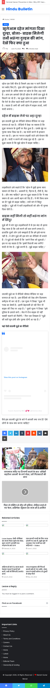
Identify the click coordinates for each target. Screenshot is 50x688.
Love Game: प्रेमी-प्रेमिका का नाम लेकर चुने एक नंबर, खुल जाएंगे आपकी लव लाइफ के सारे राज (13, 542)
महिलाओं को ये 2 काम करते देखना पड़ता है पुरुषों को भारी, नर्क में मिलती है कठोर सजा (12, 570)
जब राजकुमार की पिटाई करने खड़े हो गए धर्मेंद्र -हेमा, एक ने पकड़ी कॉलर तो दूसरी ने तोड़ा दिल (36, 570)
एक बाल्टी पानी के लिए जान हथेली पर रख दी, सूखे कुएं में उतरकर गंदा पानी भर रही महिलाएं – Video (37, 542)
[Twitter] (10, 433)
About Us (6, 635)
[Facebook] (4, 433)
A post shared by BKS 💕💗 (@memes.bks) (25, 411)
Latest (5, 654)
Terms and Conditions (11, 639)
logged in (15, 594)
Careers (6, 642)
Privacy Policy (8, 631)
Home (6, 19)
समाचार (12, 19)
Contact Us (7, 646)
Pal (7, 49)
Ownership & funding (11, 665)
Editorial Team (8, 661)
